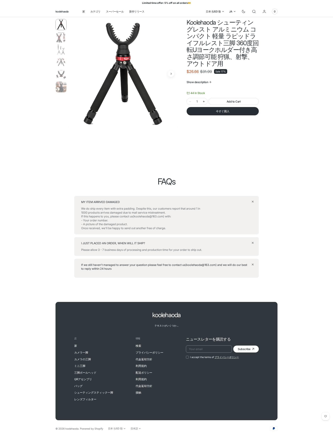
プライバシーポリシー (227, 357)
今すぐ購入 (222, 111)
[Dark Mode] (243, 11)
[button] (254, 11)
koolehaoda (72, 428)
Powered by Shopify (91, 428)
